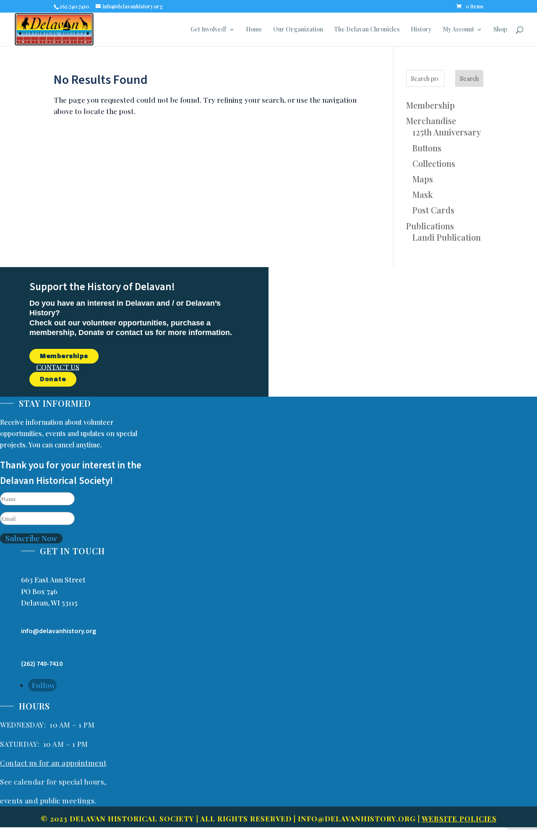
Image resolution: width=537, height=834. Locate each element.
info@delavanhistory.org (357, 818)
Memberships (64, 356)
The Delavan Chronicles (367, 29)
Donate (53, 379)
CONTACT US (57, 366)
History (421, 29)
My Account (458, 29)
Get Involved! (208, 29)
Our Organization (298, 29)
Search (469, 79)
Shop (500, 29)
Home (254, 29)
